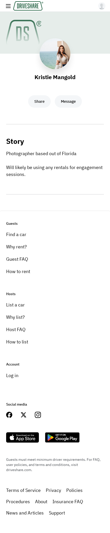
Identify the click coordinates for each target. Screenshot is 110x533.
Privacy (53, 490)
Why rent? (16, 247)
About (41, 501)
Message (68, 101)
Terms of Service (23, 490)
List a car (15, 305)
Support (57, 513)
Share (39, 101)
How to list (17, 342)
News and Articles (25, 513)
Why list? (15, 317)
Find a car (16, 234)
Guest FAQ (17, 259)
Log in (12, 375)
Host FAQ (16, 329)
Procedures (18, 501)
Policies (74, 490)
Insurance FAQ (67, 501)
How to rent (18, 271)
